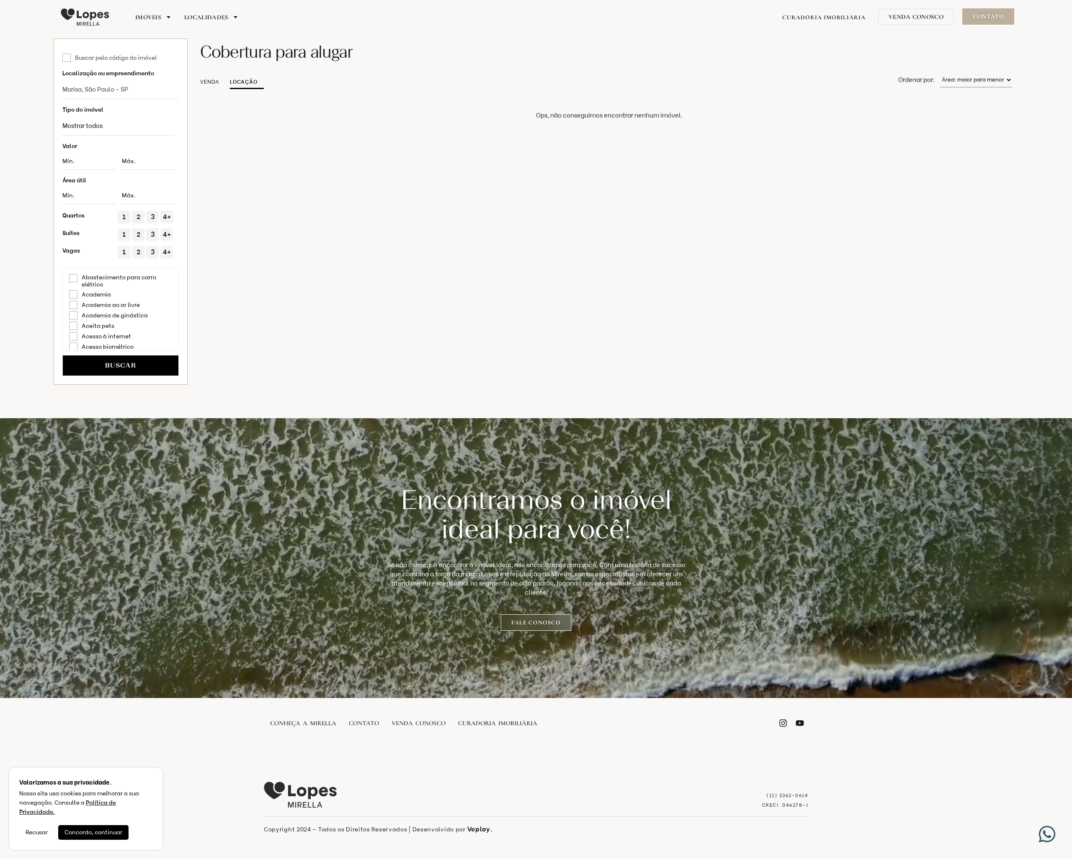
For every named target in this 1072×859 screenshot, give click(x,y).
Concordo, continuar (93, 832)
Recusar (37, 832)
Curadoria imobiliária (497, 723)
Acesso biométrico (108, 346)
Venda (209, 82)
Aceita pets (98, 326)
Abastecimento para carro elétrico (119, 281)
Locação (244, 82)
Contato (364, 723)
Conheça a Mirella (303, 723)
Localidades (206, 17)
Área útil (74, 180)
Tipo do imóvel (82, 109)
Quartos (73, 215)
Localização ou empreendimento (108, 73)
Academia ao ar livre (111, 305)
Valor (69, 146)
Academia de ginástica (115, 315)
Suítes (71, 233)
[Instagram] (783, 723)
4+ (167, 217)
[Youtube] (799, 723)
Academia (96, 294)
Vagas (71, 250)
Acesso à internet (106, 336)
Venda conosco (419, 723)
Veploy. (480, 829)
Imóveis (148, 17)
